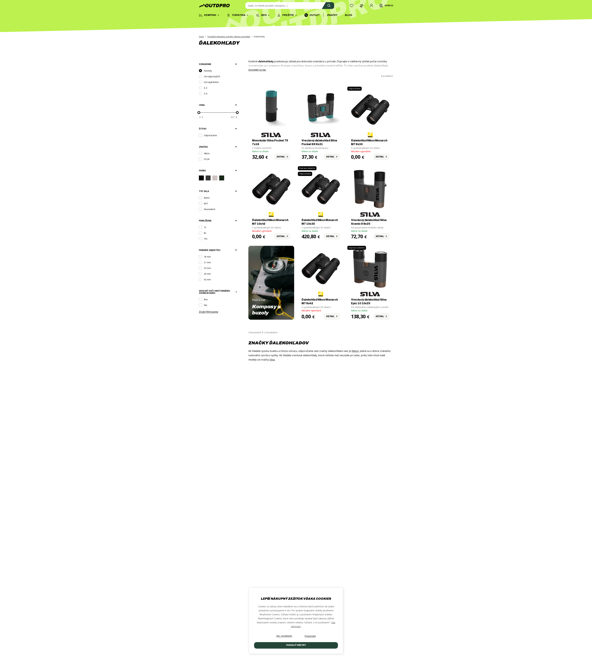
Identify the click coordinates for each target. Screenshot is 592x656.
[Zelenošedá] (221, 178)
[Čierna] (201, 178)
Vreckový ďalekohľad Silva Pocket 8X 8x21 (319, 142)
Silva (272, 359)
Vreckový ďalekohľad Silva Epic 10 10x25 (369, 301)
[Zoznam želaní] (352, 5)
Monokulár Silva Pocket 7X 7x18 (270, 142)
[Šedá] (208, 178)
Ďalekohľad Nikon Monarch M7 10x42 (270, 222)
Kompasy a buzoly (266, 310)
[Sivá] (214, 178)
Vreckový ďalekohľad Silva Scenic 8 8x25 (369, 222)
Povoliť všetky (296, 645)
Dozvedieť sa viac (257, 70)
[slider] (198, 112)
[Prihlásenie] (371, 5)
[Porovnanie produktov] (361, 5)
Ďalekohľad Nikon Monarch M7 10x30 (320, 222)
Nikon (355, 351)
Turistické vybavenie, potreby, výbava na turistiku (228, 36)
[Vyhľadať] (328, 5)
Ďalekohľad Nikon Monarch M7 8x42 (320, 301)
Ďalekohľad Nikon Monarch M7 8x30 (369, 142)
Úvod (201, 36)
